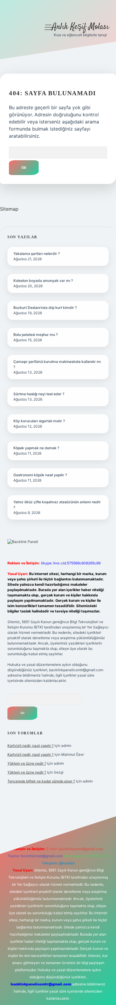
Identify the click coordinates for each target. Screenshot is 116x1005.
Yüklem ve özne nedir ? (26, 763)
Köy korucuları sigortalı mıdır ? (39, 421)
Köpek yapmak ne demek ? (36, 448)
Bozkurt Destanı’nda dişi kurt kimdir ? (45, 307)
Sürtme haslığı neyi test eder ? (38, 394)
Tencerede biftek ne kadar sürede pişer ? (41, 781)
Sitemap (9, 209)
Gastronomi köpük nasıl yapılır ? (40, 475)
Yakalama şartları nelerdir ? (36, 253)
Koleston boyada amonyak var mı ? (43, 280)
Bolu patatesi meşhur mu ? (35, 334)
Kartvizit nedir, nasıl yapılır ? (30, 745)
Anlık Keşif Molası (80, 27)
